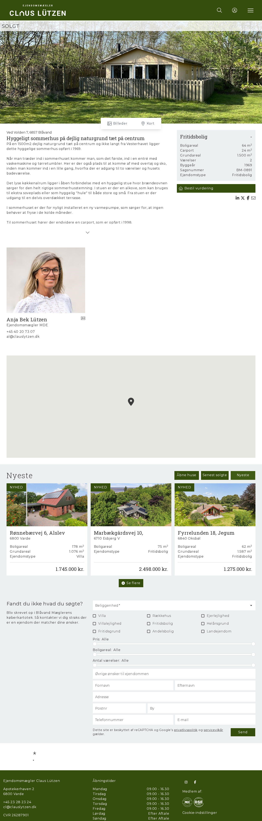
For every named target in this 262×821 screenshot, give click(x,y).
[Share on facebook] (248, 198)
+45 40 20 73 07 (21, 332)
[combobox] (170, 607)
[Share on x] (243, 198)
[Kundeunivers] (234, 10)
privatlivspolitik (186, 730)
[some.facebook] (195, 782)
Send (242, 732)
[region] (131, 406)
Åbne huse (186, 475)
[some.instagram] (186, 782)
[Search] (219, 10)
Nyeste (243, 475)
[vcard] (83, 322)
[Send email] (253, 198)
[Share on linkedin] (237, 198)
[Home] (69, 10)
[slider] (95, 644)
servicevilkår (213, 730)
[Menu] (250, 10)
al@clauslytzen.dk (23, 337)
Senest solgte (215, 475)
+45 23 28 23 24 (17, 802)
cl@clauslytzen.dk (19, 807)
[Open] (251, 605)
